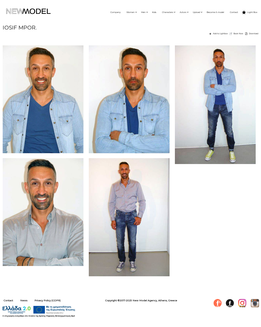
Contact (234, 12)
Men (143, 12)
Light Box (252, 12)
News (23, 300)
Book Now (238, 33)
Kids (154, 12)
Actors (183, 12)
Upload (196, 12)
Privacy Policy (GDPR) (47, 300)
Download (253, 33)
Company (115, 12)
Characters (167, 12)
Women (130, 12)
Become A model (215, 12)
